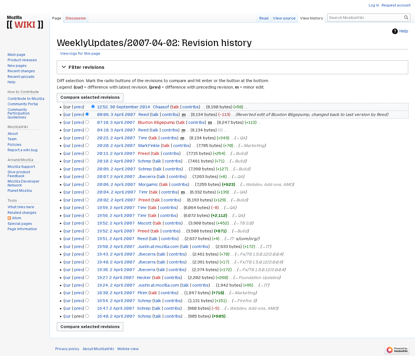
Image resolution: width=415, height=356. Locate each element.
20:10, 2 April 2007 (116, 161)
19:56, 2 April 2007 (116, 215)
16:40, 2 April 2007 (116, 316)
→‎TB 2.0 (243, 223)
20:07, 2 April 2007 (116, 176)
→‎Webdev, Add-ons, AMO (267, 184)
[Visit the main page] (24, 22)
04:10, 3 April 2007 (116, 130)
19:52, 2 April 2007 (116, 223)
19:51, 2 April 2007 (115, 238)
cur (68, 114)
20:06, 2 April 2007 (116, 184)
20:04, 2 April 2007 (116, 192)
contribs (190, 106)
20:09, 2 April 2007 (116, 169)
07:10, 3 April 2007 (116, 122)
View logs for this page (80, 54)
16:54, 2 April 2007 (116, 300)
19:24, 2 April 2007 (116, 285)
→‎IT (229, 238)
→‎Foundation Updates (257, 277)
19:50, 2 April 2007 (116, 246)
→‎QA (240, 137)
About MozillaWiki (98, 349)
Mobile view (128, 349)
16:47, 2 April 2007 (115, 308)
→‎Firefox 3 (244, 300)
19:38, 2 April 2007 (116, 269)
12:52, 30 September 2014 (123, 106)
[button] (232, 67)
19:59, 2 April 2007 (116, 207)
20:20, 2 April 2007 (116, 145)
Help (403, 31)
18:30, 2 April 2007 (116, 292)
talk (175, 106)
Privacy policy (67, 349)
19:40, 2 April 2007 (116, 262)
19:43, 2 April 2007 (116, 254)
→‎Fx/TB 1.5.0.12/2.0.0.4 (259, 254)
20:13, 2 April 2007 (116, 153)
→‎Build (239, 153)
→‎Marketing (252, 145)
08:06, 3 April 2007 (116, 114)
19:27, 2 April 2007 (115, 277)
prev (78, 106)
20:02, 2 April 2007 (116, 200)
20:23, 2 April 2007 (116, 137)
